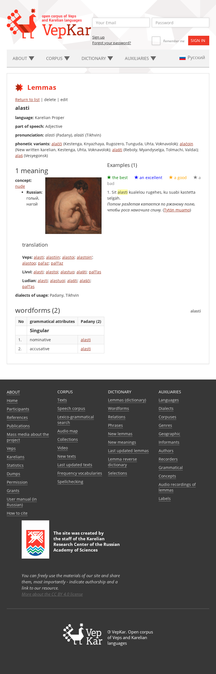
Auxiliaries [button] (137, 58)
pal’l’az (57, 263)
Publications (18, 425)
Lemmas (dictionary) (127, 400)
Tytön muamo (177, 210)
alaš (19, 155)
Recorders (168, 459)
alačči (56, 143)
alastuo (67, 271)
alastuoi (57, 280)
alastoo (29, 263)
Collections (67, 439)
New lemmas (120, 433)
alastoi (68, 257)
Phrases (115, 425)
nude (20, 186)
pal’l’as (95, 271)
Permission (17, 482)
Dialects (166, 408)
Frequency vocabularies (79, 473)
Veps (11, 448)
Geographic (169, 433)
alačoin (186, 143)
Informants (169, 442)
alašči (85, 280)
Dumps (13, 473)
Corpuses (167, 416)
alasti (39, 257)
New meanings (122, 442)
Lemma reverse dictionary (122, 461)
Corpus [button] (55, 58)
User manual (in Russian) (22, 501)
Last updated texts (74, 464)
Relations (116, 416)
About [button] (20, 58)
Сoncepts (167, 476)
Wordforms (118, 408)
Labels (165, 498)
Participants (18, 409)
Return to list (27, 99)
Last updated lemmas (128, 450)
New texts (66, 456)
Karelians (15, 456)
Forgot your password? (111, 42)
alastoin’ (84, 257)
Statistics (15, 465)
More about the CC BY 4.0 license (52, 594)
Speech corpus (71, 408)
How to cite (17, 513)
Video (62, 447)
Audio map (67, 431)
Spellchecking (70, 481)
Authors (166, 450)
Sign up (98, 37)
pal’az (43, 263)
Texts (62, 400)
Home (12, 400)
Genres (165, 425)
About (13, 392)
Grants (13, 490)
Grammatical (171, 467)
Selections (117, 473)
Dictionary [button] (94, 58)
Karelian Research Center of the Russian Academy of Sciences (86, 544)
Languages (169, 400)
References (17, 417)
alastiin (53, 257)
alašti (117, 149)
